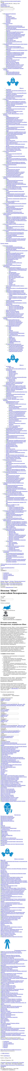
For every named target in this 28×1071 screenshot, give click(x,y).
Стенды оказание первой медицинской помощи (18, 409)
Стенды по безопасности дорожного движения (11, 903)
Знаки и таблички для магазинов (13, 150)
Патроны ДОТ (12, 380)
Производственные (20, 34)
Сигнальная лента (19, 232)
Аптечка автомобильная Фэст (7, 567)
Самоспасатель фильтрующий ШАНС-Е (10, 732)
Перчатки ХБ (12, 531)
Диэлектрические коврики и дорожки (15, 173)
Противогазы (16, 72)
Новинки (8, 22)
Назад (7, 15)
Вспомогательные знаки (11, 136)
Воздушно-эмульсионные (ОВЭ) (16, 277)
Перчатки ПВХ (12, 532)
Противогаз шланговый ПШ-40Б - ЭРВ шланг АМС (13, 726)
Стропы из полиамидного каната (16, 508)
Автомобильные (18, 25)
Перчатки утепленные (14, 538)
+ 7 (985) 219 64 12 (5, 3)
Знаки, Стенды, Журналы (19, 888)
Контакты (8, 21)
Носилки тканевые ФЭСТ (7, 737)
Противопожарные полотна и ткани (14, 65)
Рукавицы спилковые (14, 547)
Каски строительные (21, 102)
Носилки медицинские (17, 757)
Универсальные (18, 36)
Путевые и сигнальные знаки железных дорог (16, 147)
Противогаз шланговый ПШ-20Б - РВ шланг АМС (12, 705)
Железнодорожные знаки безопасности (15, 146)
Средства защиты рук (19, 224)
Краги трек (11, 544)
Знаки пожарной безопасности (15, 127)
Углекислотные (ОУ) (16, 762)
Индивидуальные (19, 32)
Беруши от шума (18, 111)
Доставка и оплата (10, 17)
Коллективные (17, 33)
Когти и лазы (16, 201)
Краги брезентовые (13, 543)
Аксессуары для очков (11, 112)
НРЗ (13, 342)
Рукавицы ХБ (12, 548)
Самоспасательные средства (15, 351)
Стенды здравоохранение (19, 899)
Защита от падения (17, 189)
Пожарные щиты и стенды (20, 776)
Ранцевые (11, 282)
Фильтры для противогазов (20, 861)
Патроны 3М (12, 379)
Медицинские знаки (21, 131)
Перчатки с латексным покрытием (17, 536)
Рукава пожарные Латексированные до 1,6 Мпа (12, 781)
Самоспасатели (17, 74)
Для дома (13, 40)
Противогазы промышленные (16, 322)
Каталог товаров (4, 243)
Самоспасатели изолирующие (16, 348)
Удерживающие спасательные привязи (15, 195)
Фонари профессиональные (15, 206)
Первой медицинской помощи (15, 28)
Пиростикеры (9, 58)
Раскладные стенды (10, 140)
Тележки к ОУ (12, 284)
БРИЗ (13, 338)
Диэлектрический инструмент (13, 175)
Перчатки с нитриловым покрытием (17, 539)
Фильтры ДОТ (12, 374)
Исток (14, 339)
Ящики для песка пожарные (12, 62)
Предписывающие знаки (19, 912)
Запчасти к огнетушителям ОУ (16, 306)
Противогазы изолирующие (15, 323)
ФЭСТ (11, 39)
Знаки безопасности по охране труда (16, 123)
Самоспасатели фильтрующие (16, 346)
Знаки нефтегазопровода (11, 142)
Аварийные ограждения (18, 1033)
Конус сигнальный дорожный (15, 234)
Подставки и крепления (18, 775)
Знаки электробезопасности (14, 135)
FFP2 (10, 328)
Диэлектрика (13, 164)
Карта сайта (3, 1049)
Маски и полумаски (19, 859)
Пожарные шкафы (20, 52)
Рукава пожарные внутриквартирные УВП (11, 784)
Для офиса (11, 279)
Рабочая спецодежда (21, 163)
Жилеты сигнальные (21, 158)
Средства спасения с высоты (12, 63)
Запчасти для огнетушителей (12, 59)
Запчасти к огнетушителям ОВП (16, 307)
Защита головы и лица (20, 99)
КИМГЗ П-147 (4, 716)
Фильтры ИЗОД (12, 372)
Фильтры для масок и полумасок (16, 93)
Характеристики (9, 587)
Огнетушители (17, 46)
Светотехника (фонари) (20, 203)
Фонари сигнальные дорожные (15, 240)
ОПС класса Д (12, 278)
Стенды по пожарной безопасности (17, 412)
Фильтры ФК (12, 376)
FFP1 (10, 329)
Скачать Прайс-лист (5, 6)
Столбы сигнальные (21, 238)
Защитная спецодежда (17, 936)
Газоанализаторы (19, 180)
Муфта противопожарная (14, 55)
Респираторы (16, 73)
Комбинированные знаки (12, 138)
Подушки (13, 222)
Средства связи (17, 187)
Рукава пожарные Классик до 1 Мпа (17, 293)
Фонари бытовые (19, 208)
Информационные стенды (12, 118)
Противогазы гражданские (15, 321)
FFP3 (10, 327)
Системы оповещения (22, 186)
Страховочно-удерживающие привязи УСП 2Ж (16, 199)
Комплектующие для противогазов (14, 96)
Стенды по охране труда (18, 890)
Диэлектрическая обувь (18, 958)
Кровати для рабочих (22, 216)
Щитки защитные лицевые (14, 104)
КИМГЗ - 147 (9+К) (5, 700)
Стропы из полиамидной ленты (16, 507)
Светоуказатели (18, 67)
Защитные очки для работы (20, 882)
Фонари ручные (18, 212)
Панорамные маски (10, 97)
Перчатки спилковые (13, 533)
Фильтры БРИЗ (12, 371)
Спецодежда (13, 151)
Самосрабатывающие (14, 274)
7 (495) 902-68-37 (15, 688)
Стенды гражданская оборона (18, 419)
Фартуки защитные (20, 162)
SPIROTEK (17, 341)
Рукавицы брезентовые (14, 549)
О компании (13, 13)
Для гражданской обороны (20, 746)
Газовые (11, 283)
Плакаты (8, 139)
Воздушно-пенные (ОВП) (15, 276)
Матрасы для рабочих (22, 218)
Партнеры (8, 19)
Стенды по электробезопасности (16, 414)
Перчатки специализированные (16, 537)
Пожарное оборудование (21, 44)
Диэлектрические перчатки (12, 170)
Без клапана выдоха (15, 830)
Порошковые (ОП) (22, 268)
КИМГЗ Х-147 (4, 721)
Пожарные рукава (19, 53)
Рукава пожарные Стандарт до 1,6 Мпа (18, 296)
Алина (14, 340)
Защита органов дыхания (19, 801)
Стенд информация (13, 427)
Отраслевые (15, 38)
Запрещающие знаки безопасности (14, 121)
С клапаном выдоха (13, 334)
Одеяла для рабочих (21, 219)
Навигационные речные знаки (13, 148)
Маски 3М (11, 367)
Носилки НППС (4, 710)
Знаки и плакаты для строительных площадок (16, 141)
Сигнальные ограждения (21, 230)
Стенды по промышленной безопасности (10, 902)
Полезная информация (11, 18)
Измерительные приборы (19, 966)
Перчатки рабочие (20, 226)
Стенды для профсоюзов (14, 425)
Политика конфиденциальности (13, 1049)
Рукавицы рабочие (20, 229)
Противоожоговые (20, 35)
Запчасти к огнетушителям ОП (16, 308)
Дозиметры (15, 181)
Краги (11, 227)
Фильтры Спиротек (13, 373)
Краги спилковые (13, 542)
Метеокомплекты (19, 182)
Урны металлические (11, 61)
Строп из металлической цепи (16, 509)
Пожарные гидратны (22, 57)
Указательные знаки (21, 133)
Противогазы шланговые (14, 324)
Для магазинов (12, 280)
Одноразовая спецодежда (20, 950)
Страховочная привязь (17, 977)
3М (12, 330)
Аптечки (10, 23)
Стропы (12, 202)
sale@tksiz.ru (3, 4)
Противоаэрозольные (14, 331)
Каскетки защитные (21, 101)
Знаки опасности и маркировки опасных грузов (12, 929)
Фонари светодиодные (17, 994)
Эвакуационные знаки (17, 916)
